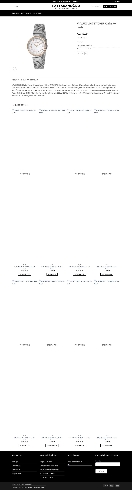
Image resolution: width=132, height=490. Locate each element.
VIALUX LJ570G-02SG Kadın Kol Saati (52, 439)
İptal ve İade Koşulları (47, 473)
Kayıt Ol (101, 471)
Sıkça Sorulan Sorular (75, 462)
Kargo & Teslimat (46, 462)
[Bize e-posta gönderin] (119, 1)
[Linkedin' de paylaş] (86, 53)
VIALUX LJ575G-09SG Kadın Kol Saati (79, 439)
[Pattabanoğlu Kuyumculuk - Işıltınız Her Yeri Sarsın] (66, 6)
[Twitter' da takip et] (117, 1)
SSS (23, 484)
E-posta (98, 461)
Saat (22, 13)
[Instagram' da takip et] (115, 1)
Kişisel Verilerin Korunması (49, 470)
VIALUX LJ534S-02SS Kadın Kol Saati (24, 268)
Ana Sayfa (15, 13)
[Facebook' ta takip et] (113, 1)
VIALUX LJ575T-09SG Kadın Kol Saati (107, 439)
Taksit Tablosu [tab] (32, 80)
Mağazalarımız (17, 473)
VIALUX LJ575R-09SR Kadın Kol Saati (24, 439)
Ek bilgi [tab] (23, 80)
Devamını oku (24, 274)
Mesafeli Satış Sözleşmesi (49, 466)
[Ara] (119, 7)
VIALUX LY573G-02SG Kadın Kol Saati (51, 268)
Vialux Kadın (37, 13)
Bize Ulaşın (16, 470)
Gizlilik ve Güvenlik (46, 477)
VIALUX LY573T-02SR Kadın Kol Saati (79, 268)
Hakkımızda (16, 466)
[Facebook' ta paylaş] (78, 53)
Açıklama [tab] (15, 80)
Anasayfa (15, 462)
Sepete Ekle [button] (52, 274)
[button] (15, 6)
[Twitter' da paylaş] (82, 53)
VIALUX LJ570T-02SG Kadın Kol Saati (107, 268)
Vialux (28, 13)
